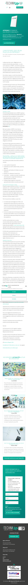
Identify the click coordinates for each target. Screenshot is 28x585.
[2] (18, 186)
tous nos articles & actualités (14, 458)
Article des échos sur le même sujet (10, 347)
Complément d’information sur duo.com (11, 345)
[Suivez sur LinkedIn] (14, 564)
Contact (4, 556)
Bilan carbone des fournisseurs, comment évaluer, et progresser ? (14, 411)
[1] (9, 126)
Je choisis (14, 299)
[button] (26, 286)
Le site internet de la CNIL (19, 225)
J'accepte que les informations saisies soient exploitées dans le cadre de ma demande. (13, 509)
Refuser (14, 295)
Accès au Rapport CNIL (9, 342)
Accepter (14, 291)
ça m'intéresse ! (9, 43)
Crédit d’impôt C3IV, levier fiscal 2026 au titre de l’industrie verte (14, 379)
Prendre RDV (20, 7)
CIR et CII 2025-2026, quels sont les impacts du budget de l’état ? (14, 444)
